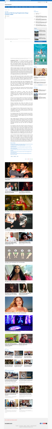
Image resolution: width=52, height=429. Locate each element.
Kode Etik (17, 425)
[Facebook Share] (25, 159)
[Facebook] (40, 423)
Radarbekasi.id (8, 4)
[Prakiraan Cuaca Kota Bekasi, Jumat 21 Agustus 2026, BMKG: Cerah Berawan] (36, 38)
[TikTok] (46, 423)
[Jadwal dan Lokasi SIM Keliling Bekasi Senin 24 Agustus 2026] (36, 34)
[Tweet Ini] (27, 159)
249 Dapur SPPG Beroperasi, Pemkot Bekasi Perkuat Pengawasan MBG (42, 90)
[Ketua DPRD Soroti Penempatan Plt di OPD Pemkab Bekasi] (40, 72)
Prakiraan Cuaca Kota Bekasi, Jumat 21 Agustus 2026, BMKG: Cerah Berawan (42, 38)
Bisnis (5, 11)
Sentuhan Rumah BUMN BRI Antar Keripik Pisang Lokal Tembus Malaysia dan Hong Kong (41, 16)
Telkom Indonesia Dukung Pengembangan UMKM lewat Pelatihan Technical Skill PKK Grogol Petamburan (21, 148)
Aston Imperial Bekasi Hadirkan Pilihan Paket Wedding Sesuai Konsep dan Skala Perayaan (21, 150)
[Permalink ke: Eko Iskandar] (5, 16)
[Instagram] (43, 423)
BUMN (7, 11)
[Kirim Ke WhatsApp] (32, 159)
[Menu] (5, 2)
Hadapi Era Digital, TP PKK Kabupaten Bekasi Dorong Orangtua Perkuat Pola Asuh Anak (40, 82)
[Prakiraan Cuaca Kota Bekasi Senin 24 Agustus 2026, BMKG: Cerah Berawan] (36, 31)
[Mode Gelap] (46, 2)
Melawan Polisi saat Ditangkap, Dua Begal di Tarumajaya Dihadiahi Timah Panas (41, 22)
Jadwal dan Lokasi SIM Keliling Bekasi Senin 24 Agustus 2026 (42, 34)
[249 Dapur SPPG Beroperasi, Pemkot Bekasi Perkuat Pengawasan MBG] (36, 90)
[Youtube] (45, 423)
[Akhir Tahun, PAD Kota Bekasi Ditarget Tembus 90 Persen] (36, 94)
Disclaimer (28, 425)
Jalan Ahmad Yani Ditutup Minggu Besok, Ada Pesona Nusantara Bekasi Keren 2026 (43, 97)
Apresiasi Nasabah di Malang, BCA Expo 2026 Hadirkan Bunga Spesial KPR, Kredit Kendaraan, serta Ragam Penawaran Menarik (41, 19)
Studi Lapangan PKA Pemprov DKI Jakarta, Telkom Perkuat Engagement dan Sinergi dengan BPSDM (21, 152)
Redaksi (25, 425)
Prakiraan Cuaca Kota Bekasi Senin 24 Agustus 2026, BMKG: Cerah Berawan (42, 31)
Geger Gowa (37, 13)
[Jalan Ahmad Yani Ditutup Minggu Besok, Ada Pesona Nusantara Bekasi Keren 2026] (36, 97)
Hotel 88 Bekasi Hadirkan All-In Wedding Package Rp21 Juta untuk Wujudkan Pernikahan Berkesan (21, 146)
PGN (17, 156)
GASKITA (15, 156)
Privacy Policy (21, 425)
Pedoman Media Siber (33, 425)
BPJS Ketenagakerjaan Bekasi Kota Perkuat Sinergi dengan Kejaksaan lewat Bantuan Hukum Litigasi (21, 154)
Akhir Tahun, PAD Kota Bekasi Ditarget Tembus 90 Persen (42, 94)
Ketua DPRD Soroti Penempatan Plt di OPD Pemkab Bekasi (39, 77)
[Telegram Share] (30, 159)
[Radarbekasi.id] (8, 423)
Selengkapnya (40, 41)
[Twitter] (42, 423)
